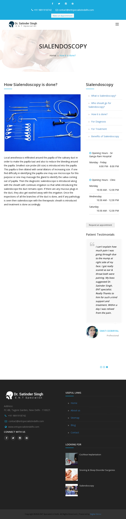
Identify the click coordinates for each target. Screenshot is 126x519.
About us (75, 410)
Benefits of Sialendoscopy (105, 136)
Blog (73, 425)
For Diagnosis (98, 121)
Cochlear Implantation (90, 454)
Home (53, 55)
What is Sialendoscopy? (103, 95)
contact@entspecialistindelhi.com (76, 9)
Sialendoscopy (86, 485)
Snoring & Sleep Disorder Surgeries (97, 470)
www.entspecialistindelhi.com (23, 426)
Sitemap (75, 417)
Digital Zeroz (95, 514)
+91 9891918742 (43, 9)
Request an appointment (100, 225)
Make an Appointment (62, 15)
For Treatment (99, 128)
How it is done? (99, 114)
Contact (75, 432)
